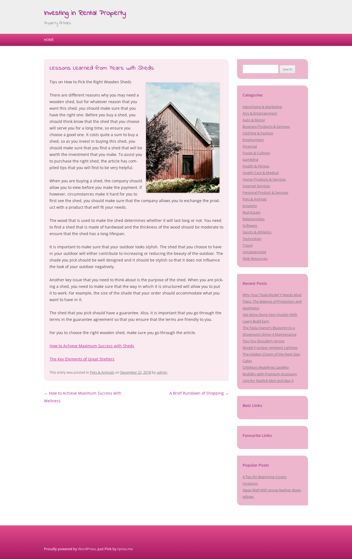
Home (49, 39)
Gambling (250, 159)
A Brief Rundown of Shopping (199, 393)
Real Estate (251, 212)
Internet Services (256, 185)
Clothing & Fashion (258, 133)
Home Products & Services (264, 179)
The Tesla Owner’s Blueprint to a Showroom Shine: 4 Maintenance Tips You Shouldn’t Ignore (269, 334)
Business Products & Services (266, 126)
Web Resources (255, 258)
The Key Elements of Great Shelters (82, 359)
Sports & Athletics (257, 232)
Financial (250, 146)
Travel (247, 245)
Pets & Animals (102, 372)
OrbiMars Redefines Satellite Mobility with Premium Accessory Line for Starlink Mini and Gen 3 (270, 374)
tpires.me (125, 548)
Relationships (254, 218)
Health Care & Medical (261, 172)
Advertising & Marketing (262, 106)
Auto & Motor (254, 119)
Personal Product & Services (265, 192)
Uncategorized (254, 251)
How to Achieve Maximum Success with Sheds (92, 345)
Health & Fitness (256, 166)
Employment (253, 139)
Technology (252, 238)
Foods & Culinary (256, 152)
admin (162, 372)
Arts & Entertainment (260, 113)
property (250, 205)
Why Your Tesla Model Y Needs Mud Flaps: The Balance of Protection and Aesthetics (272, 301)
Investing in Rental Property (85, 13)
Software (250, 225)
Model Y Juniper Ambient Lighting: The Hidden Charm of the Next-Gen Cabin (271, 354)
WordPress (87, 548)
